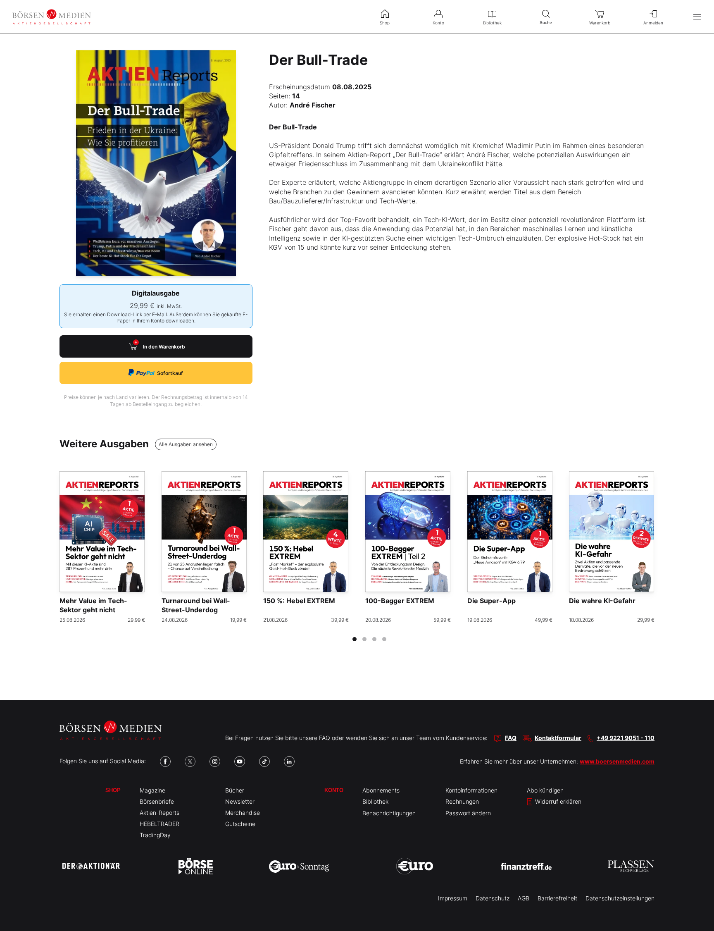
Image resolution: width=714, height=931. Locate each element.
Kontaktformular (558, 737)
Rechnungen (462, 801)
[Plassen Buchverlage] (630, 866)
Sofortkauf (170, 373)
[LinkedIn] (289, 761)
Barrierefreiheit (557, 898)
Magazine (152, 790)
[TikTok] (264, 761)
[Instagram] (214, 761)
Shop (113, 790)
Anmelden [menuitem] (653, 22)
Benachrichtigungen (389, 812)
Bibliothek (375, 801)
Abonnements (381, 790)
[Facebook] (165, 761)
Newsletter (240, 801)
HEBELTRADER (159, 823)
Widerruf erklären (557, 801)
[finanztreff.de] (526, 866)
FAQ (510, 737)
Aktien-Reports (159, 812)
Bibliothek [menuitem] (492, 22)
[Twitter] (190, 761)
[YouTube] (239, 761)
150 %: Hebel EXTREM (299, 601)
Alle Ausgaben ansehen (186, 444)
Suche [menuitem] (546, 22)
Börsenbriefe (157, 801)
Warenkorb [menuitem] (599, 22)
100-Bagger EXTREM (399, 601)
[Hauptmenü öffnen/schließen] (697, 16)
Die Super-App (491, 601)
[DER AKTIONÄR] (91, 866)
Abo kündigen (545, 790)
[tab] (354, 639)
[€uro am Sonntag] (299, 866)
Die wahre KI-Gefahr (602, 601)
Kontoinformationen (471, 790)
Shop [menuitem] (385, 22)
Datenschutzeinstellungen (619, 898)
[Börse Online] (195, 866)
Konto (333, 790)
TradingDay (155, 834)
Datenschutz (492, 898)
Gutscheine (240, 823)
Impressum (452, 898)
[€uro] (415, 866)
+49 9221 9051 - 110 (625, 737)
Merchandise (242, 812)
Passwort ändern (468, 812)
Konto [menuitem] (438, 22)
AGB (523, 898)
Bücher (234, 790)
